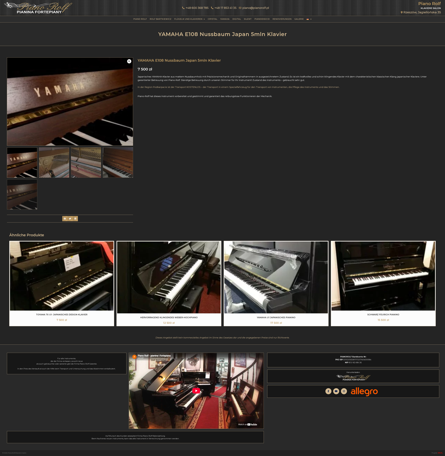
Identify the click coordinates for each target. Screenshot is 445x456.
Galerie (299, 19)
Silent (248, 19)
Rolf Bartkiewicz (160, 19)
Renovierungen (282, 19)
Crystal (212, 19)
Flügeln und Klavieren (188, 19)
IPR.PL (440, 453)
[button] (129, 61)
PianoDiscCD (262, 19)
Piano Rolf (140, 19)
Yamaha (225, 19)
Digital (236, 19)
